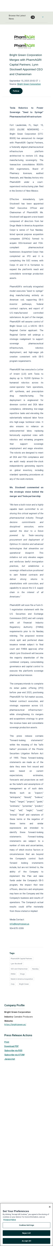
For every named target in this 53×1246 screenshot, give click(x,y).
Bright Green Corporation (29, 84)
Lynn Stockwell (16, 964)
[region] (26, 1224)
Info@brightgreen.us (19, 924)
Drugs (22, 974)
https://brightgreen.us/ (15, 1024)
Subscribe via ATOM (14, 1054)
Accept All (26, 1241)
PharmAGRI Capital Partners (21, 959)
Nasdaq (35, 969)
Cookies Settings (26, 1225)
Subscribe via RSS (13, 1050)
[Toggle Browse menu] (43, 17)
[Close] (50, 1207)
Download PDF (11, 1046)
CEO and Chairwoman (19, 969)
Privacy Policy (9, 1220)
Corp (13, 984)
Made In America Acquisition (22, 979)
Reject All (26, 1233)
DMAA (13, 974)
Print (6, 1042)
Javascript (9, 1059)
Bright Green (24, 984)
